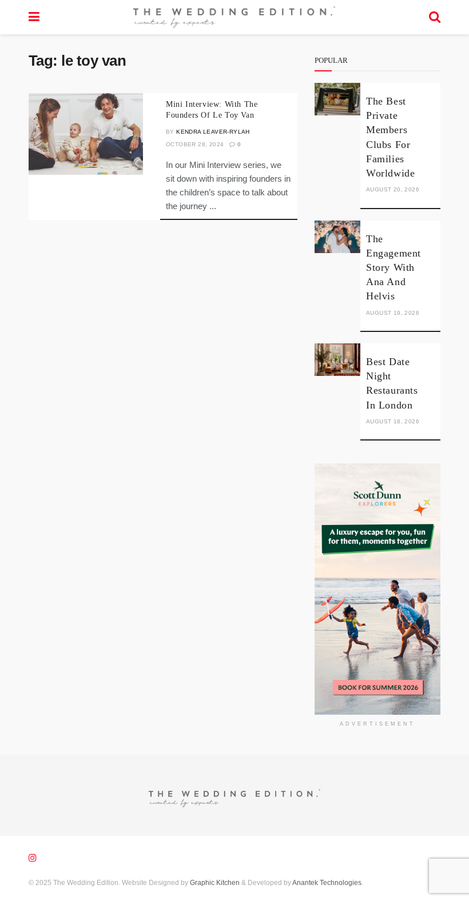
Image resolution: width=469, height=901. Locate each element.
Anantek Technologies (326, 883)
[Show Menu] (34, 17)
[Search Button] (434, 17)
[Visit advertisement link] (377, 589)
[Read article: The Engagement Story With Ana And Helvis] (337, 237)
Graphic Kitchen (215, 883)
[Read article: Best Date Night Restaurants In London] (337, 359)
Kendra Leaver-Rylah (213, 132)
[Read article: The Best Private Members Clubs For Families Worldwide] (337, 99)
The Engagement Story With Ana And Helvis (393, 267)
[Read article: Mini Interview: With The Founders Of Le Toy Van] (86, 134)
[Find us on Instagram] (33, 857)
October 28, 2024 (195, 144)
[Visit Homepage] (234, 17)
